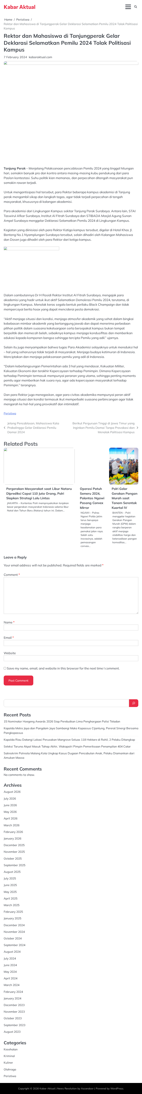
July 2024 (10, 958)
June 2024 (10, 965)
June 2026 (10, 805)
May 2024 (10, 971)
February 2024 (13, 992)
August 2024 (12, 951)
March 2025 (11, 905)
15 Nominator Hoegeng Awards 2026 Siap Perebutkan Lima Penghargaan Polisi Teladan (62, 721)
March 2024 (11, 985)
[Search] (133, 703)
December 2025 (14, 845)
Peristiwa (10, 413)
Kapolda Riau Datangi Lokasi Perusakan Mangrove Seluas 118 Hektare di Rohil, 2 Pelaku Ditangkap (69, 739)
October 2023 (13, 1018)
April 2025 (10, 898)
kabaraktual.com (40, 57)
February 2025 (13, 911)
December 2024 (14, 925)
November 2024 (14, 932)
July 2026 (10, 798)
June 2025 (10, 885)
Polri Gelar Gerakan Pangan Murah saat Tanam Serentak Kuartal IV (124, 498)
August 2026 (12, 791)
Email (9, 637)
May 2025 (10, 892)
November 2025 (14, 851)
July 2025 (10, 878)
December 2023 (14, 1005)
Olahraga (10, 1069)
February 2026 (13, 832)
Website (10, 653)
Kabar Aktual (20, 6)
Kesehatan (11, 1049)
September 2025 (14, 865)
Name (9, 622)
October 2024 (13, 938)
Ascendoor (87, 1088)
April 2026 (10, 818)
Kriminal (9, 1056)
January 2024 (12, 998)
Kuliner (8, 1062)
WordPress (116, 1088)
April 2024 (10, 978)
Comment (12, 575)
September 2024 (14, 945)
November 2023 (14, 1011)
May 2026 (10, 812)
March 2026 (11, 825)
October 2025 (13, 858)
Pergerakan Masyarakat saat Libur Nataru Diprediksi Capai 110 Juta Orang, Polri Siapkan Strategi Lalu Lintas (39, 493)
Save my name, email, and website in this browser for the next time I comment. (63, 668)
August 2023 (12, 1031)
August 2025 (12, 872)
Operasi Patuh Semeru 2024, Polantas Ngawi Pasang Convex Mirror (92, 498)
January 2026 (12, 838)
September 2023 (14, 1025)
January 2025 (12, 918)
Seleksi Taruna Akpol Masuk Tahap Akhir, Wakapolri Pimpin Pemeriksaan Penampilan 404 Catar (67, 746)
